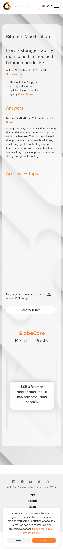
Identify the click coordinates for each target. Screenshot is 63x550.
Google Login (31, 212)
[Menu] (56, 7)
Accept (44, 540)
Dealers (32, 506)
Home (32, 495)
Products (32, 501)
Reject (19, 540)
